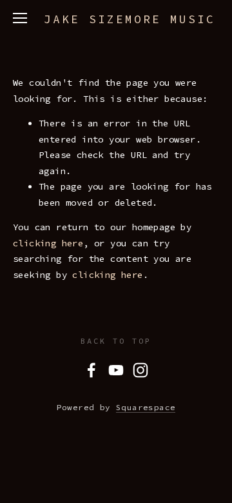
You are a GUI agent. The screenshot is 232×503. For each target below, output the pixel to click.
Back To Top (116, 341)
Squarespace (145, 407)
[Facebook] (91, 370)
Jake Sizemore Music (129, 19)
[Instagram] (140, 370)
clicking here (48, 243)
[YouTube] (116, 370)
